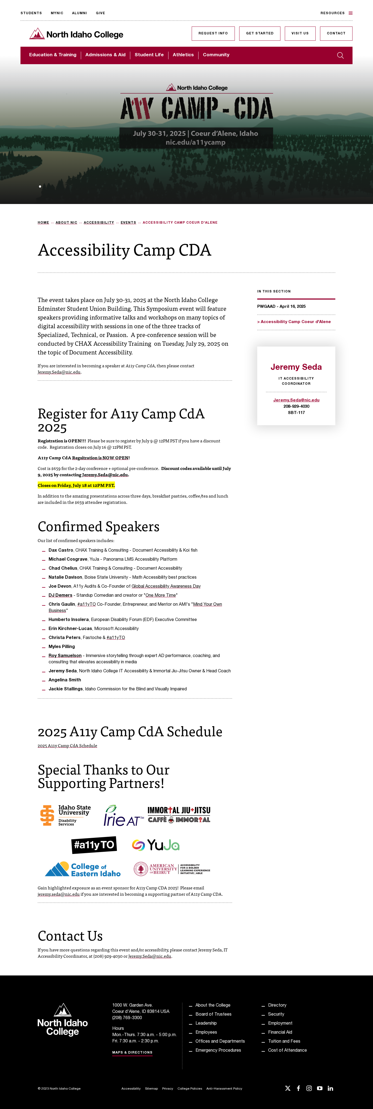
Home (43, 222)
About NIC (66, 222)
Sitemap (151, 1088)
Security (276, 1015)
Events (128, 222)
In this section (274, 291)
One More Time (161, 596)
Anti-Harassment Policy (224, 1088)
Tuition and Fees (284, 1042)
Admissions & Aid (105, 55)
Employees (206, 1033)
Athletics (183, 55)
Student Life (149, 55)
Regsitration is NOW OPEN (100, 457)
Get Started (260, 33)
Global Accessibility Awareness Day (166, 587)
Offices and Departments (220, 1042)
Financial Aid (280, 1033)
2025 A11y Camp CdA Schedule (67, 745)
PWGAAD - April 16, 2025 (281, 307)
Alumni (79, 13)
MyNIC (57, 13)
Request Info (213, 33)
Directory (277, 1006)
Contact (336, 33)
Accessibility (99, 222)
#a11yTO (86, 605)
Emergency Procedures (218, 1051)
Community (216, 55)
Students (31, 13)
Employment (280, 1024)
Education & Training (52, 55)
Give (100, 13)
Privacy (167, 1088)
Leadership (206, 1024)
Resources (333, 13)
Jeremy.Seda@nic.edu (59, 371)
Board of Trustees (214, 1015)
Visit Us (300, 33)
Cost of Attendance (287, 1051)
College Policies (189, 1088)
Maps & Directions (132, 1052)
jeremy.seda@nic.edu (59, 893)
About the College (213, 1006)
